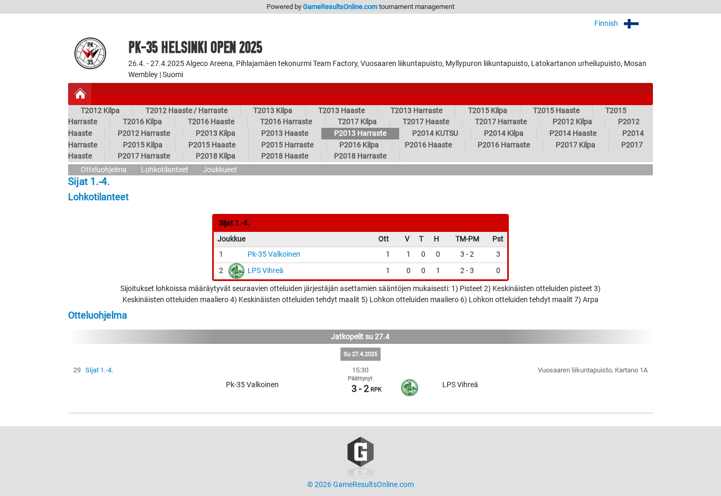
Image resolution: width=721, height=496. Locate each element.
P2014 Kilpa (504, 133)
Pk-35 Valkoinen (274, 254)
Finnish (607, 23)
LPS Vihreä (265, 270)
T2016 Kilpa (142, 121)
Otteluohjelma (104, 169)
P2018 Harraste (360, 156)
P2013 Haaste (284, 133)
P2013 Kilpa (215, 133)
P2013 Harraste (360, 133)
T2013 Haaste (341, 110)
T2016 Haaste (211, 121)
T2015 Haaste (556, 110)
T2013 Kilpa (272, 110)
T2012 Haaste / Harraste (186, 110)
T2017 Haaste (426, 121)
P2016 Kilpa (359, 145)
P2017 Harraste (144, 156)
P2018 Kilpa (215, 156)
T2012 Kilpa (100, 110)
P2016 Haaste (428, 145)
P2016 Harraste (504, 145)
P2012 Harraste (144, 133)
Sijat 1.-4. (99, 370)
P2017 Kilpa (575, 145)
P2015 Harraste (287, 145)
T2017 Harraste (501, 121)
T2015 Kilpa (487, 110)
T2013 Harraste (416, 110)
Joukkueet (220, 169)
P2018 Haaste (284, 156)
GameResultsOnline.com (340, 7)
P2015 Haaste (211, 145)
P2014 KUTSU (435, 133)
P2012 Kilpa (572, 121)
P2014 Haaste (572, 133)
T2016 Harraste (286, 121)
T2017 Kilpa (357, 121)
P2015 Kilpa (143, 145)
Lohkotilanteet (164, 169)
